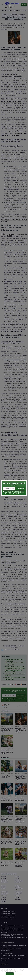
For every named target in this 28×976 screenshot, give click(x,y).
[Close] (24, 482)
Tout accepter (10, 973)
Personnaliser (19, 973)
